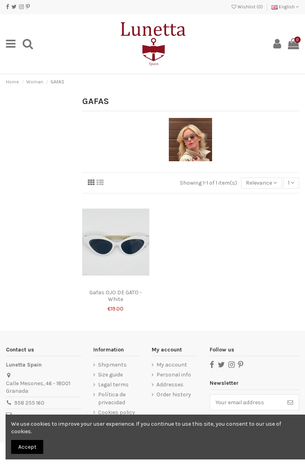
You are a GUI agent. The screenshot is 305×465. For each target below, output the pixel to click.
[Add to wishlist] (110, 282)
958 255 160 (29, 402)
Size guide (110, 374)
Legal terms (113, 384)
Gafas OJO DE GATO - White (115, 296)
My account (171, 364)
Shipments (112, 364)
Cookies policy (116, 412)
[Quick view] (121, 282)
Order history (173, 394)
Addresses (169, 384)
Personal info (173, 374)
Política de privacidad (111, 398)
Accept (27, 447)
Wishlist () (250, 7)
